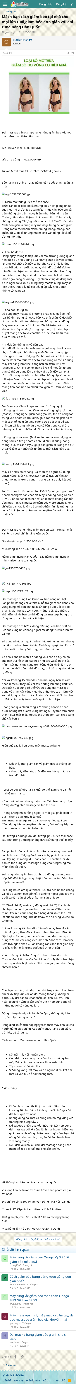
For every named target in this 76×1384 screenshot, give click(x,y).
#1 (72, 53)
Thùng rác (28, 1265)
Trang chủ (59, 1380)
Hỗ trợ (47, 1380)
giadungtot (15, 1323)
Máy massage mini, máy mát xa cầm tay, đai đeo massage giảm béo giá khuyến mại (42, 1317)
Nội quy (18, 1380)
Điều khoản (33, 1380)
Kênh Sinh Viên (14, 1375)
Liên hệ (7, 1380)
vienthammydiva (18, 1284)
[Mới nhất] (71, 4)
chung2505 (15, 1265)
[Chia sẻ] (67, 53)
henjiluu (14, 1342)
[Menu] (5, 4)
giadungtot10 (12, 32)
